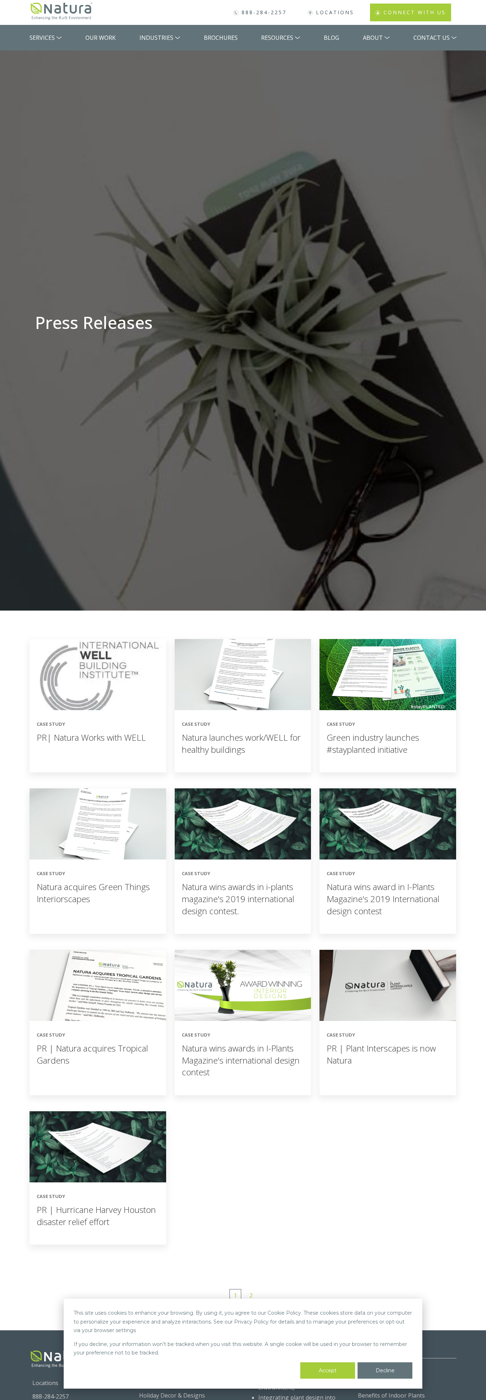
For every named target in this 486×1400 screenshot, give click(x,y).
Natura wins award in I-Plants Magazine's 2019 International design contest (383, 898)
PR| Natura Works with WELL (91, 737)
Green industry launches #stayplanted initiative (373, 743)
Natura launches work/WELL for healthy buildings (241, 743)
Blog (331, 38)
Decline (385, 1370)
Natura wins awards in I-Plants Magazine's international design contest (241, 1060)
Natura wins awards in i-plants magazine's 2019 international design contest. (238, 898)
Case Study (51, 724)
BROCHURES (221, 38)
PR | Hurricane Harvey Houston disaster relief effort (96, 1216)
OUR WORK (100, 38)
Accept (328, 1370)
